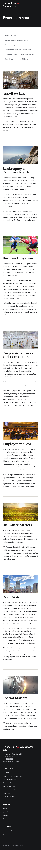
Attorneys (6, 815)
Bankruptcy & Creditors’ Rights (13, 776)
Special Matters (23, 59)
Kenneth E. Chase (9, 831)
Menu (36, 5)
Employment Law (11, 54)
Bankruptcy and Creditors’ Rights (16, 40)
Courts (5, 819)
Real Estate (9, 59)
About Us (6, 812)
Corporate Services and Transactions (18, 49)
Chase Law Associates (11, 4)
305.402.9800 (8, 759)
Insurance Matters (28, 54)
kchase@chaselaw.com (11, 761)
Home (5, 808)
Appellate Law (10, 35)
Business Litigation (11, 45)
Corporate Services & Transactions (15, 783)
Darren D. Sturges (9, 834)
